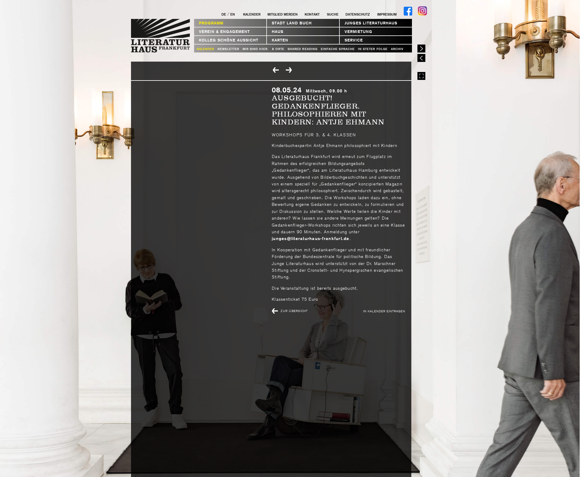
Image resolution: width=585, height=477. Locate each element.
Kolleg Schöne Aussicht (228, 40)
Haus (277, 31)
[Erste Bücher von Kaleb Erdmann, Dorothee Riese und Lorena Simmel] (276, 70)
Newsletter (228, 49)
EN (232, 14)
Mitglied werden (283, 14)
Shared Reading (302, 49)
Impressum (386, 14)
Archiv (397, 49)
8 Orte (278, 49)
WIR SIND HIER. (256, 49)
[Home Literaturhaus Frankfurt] (160, 51)
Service (354, 40)
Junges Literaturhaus (371, 23)
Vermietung (358, 31)
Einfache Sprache (338, 49)
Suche (332, 14)
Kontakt (312, 14)
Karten (280, 40)
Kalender (251, 14)
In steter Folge (373, 49)
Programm (211, 23)
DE (224, 14)
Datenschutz (358, 14)
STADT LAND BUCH (292, 23)
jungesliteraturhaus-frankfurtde (310, 238)
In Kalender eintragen (384, 311)
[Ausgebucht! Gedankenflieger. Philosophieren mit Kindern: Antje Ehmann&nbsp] (289, 70)
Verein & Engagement (224, 31)
